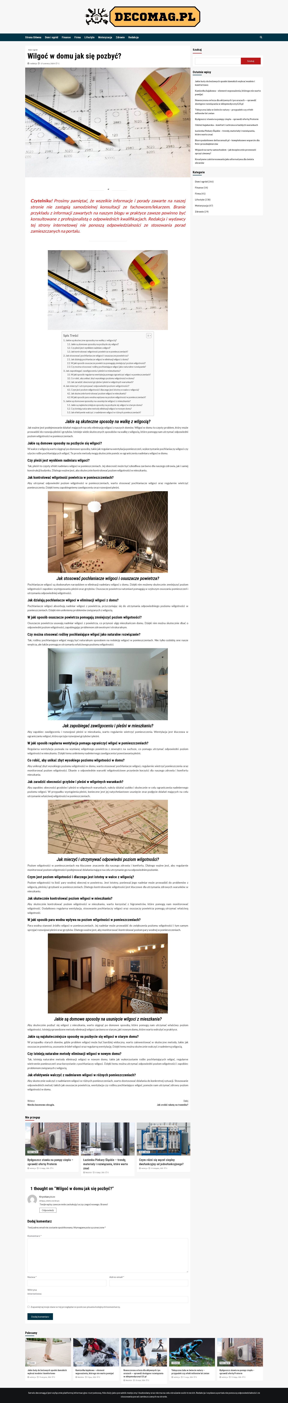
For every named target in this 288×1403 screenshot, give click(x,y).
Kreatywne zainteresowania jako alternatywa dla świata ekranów (224, 161)
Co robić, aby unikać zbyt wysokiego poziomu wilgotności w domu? (103, 378)
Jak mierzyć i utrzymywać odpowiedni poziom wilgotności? (97, 385)
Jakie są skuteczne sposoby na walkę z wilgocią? (91, 340)
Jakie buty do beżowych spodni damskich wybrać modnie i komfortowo (225, 83)
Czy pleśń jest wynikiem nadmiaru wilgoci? (91, 348)
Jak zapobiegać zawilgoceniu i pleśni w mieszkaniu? (93, 370)
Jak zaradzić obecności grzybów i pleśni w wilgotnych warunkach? (102, 382)
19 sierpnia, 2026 (45, 1377)
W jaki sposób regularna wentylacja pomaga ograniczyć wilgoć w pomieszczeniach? (111, 374)
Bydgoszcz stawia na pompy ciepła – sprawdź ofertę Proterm (226, 119)
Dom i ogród (51, 37)
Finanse (66, 37)
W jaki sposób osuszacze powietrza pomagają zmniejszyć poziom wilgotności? (108, 363)
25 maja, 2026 (140, 1380)
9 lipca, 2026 (91, 1377)
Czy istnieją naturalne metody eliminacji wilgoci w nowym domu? (101, 408)
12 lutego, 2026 (44, 1168)
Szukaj (197, 49)
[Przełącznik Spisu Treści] (147, 335)
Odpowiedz (48, 1210)
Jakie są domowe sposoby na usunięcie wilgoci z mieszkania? (98, 401)
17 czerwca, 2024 (47, 63)
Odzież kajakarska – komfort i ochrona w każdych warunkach (226, 125)
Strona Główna (33, 37)
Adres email (116, 1277)
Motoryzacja (105, 37)
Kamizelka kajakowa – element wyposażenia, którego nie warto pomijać (228, 92)
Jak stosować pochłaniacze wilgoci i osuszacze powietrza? (97, 355)
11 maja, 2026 (188, 1377)
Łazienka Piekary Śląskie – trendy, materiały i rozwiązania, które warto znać (105, 1164)
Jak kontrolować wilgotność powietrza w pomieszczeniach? (99, 351)
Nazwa (32, 1277)
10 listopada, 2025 (157, 1168)
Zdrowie (120, 37)
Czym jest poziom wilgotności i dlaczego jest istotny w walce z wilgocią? (105, 389)
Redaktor (89, 1172)
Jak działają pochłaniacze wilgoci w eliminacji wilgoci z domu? (100, 359)
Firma (77, 37)
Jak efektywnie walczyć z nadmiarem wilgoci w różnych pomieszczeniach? (106, 412)
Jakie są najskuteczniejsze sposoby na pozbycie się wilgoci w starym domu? (106, 405)
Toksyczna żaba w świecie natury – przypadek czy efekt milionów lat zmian (224, 111)
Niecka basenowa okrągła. (41, 1103)
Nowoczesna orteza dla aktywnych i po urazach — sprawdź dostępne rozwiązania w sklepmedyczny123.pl (225, 102)
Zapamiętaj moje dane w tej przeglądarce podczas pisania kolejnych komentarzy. (75, 1306)
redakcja (33, 63)
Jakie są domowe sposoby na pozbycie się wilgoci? (95, 344)
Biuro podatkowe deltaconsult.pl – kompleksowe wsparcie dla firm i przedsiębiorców (227, 142)
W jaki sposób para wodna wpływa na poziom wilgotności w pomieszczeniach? (108, 397)
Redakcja (133, 37)
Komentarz (34, 1235)
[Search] (261, 37)
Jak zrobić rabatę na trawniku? (172, 1103)
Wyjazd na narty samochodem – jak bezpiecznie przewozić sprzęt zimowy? (225, 151)
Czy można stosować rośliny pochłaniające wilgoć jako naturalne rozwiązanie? (108, 367)
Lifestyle (89, 37)
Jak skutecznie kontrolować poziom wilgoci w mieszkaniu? (98, 393)
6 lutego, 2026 (99, 1173)
